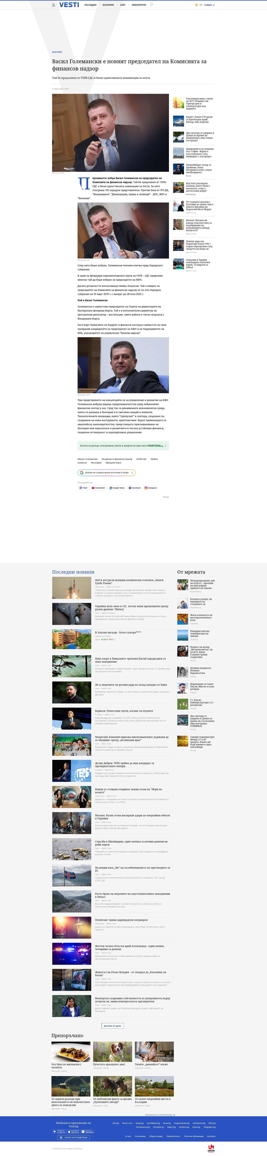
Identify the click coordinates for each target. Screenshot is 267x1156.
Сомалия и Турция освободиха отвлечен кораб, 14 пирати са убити (198, 263)
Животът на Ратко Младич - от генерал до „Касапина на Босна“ (130, 973)
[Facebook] (215, 1140)
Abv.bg (116, 1123)
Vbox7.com (127, 1123)
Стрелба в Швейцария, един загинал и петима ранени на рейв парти (131, 843)
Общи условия (156, 1136)
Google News (118, 488)
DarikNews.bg (153, 1123)
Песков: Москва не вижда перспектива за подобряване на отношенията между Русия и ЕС (199, 225)
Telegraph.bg (209, 1127)
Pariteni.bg (184, 1127)
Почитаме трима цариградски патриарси (121, 920)
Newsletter (100, 488)
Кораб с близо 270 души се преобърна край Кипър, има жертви (199, 119)
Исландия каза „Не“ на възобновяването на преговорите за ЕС (132, 869)
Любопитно (139, 4)
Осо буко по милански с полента (66, 1066)
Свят (122, 4)
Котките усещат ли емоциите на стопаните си (201, 602)
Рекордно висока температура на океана (199, 633)
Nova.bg (167, 1123)
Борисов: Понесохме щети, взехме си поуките (124, 710)
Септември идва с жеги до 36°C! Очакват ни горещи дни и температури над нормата (199, 103)
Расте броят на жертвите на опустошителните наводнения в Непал (132, 895)
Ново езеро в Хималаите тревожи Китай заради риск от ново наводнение (130, 660)
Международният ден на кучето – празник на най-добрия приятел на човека (202, 584)
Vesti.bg (69, 4)
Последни (90, 4)
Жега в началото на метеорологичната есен (201, 618)
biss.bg (188, 176)
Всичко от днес (112, 1026)
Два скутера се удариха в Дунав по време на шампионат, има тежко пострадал (200, 136)
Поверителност (173, 1136)
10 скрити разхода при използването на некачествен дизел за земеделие (70, 1102)
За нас (128, 1136)
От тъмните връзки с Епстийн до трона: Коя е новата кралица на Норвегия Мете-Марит (199, 205)
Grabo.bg (171, 1127)
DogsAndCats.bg (181, 1123)
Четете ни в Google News (76, 1137)
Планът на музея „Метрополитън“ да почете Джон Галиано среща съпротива (201, 652)
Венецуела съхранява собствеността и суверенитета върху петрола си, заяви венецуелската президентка (132, 1000)
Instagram (152, 488)
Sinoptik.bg (158, 1127)
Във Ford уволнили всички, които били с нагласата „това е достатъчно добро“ (198, 187)
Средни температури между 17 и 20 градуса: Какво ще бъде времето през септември (202, 741)
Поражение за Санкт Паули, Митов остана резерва (202, 686)
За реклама (140, 1136)
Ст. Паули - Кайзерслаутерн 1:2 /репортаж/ (202, 702)
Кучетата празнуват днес (109, 1064)
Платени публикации (193, 1136)
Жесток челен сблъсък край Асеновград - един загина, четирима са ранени (129, 947)
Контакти (211, 1136)
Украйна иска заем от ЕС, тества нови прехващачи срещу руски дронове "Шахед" (131, 607)
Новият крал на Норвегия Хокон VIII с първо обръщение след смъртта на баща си (199, 245)
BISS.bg (212, 1123)
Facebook (136, 488)
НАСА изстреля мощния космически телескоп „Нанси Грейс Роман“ (129, 581)
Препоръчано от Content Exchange (158, 1115)
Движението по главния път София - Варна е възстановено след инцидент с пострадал (200, 152)
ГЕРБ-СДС (142, 459)
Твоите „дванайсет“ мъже (151, 1064)
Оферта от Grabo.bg (103, 636)
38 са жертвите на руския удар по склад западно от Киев (131, 684)
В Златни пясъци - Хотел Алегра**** (118, 632)
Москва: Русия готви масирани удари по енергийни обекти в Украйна (132, 817)
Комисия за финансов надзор (117, 459)
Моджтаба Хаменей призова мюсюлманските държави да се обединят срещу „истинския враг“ (132, 738)
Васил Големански (88, 459)
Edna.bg (196, 1127)
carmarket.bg (190, 194)
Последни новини (73, 572)
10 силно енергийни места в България (153, 1100)
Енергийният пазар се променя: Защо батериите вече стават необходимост (199, 168)
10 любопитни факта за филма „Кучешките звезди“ (112, 1100)
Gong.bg (140, 1123)
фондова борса (114, 462)
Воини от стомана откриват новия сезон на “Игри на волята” (128, 791)
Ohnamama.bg (143, 1127)
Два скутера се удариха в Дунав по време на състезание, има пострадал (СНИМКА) (202, 720)
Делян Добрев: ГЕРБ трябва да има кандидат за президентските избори (124, 764)
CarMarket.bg (199, 1123)
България (108, 4)
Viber (85, 488)
